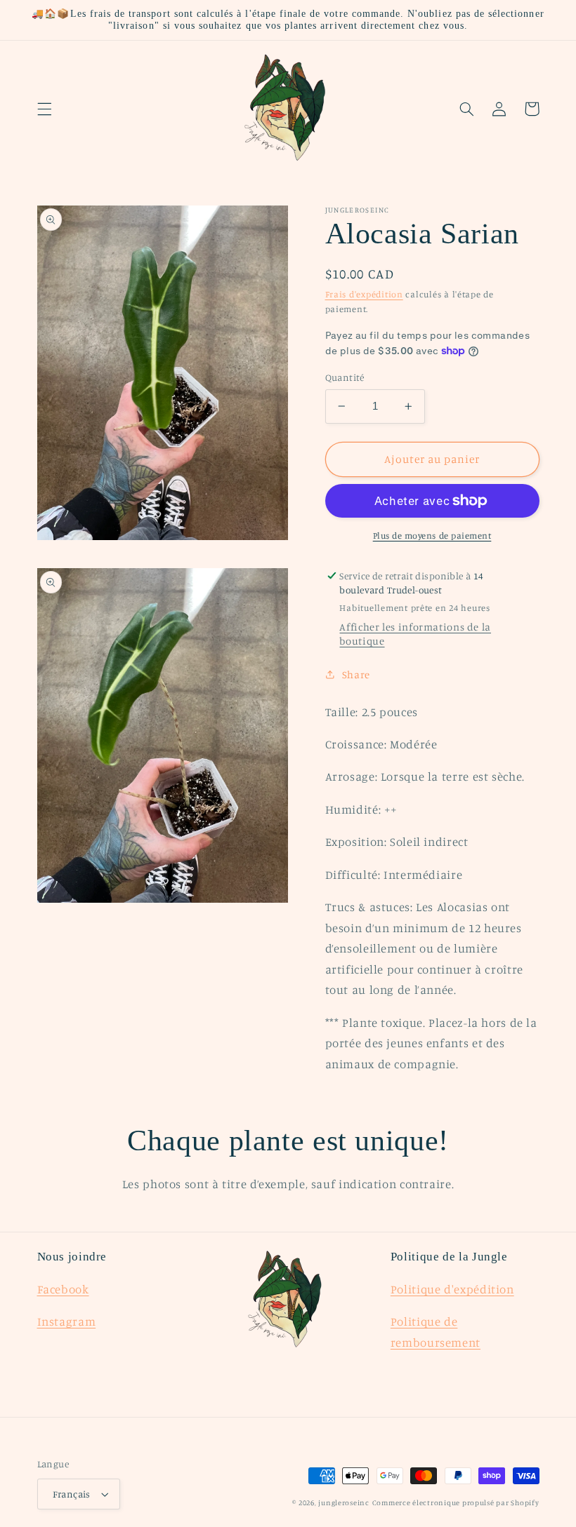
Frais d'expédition (364, 294)
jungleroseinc (343, 1502)
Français (72, 1494)
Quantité (345, 377)
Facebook (63, 1289)
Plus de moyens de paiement (432, 535)
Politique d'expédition (452, 1289)
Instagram (66, 1321)
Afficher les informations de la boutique (415, 634)
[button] (44, 109)
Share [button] (356, 674)
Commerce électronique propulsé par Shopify (455, 1502)
